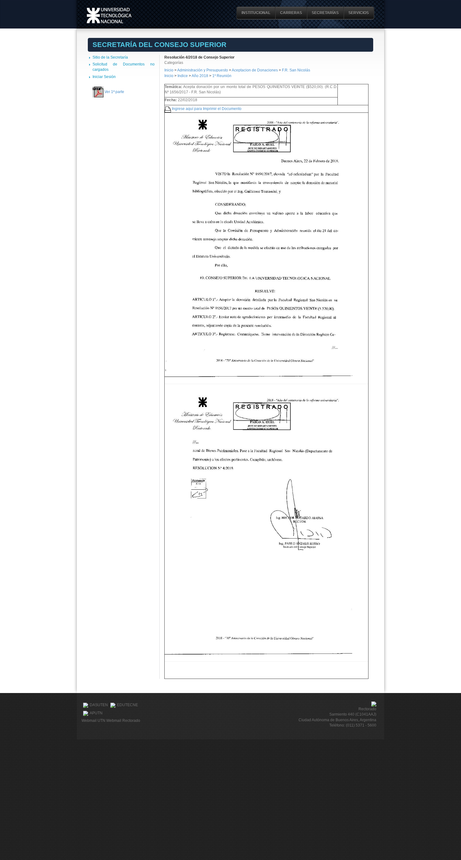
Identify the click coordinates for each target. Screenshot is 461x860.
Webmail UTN (93, 720)
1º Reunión (221, 76)
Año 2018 (200, 76)
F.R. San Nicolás (296, 70)
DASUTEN (99, 705)
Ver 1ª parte (114, 92)
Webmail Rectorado (123, 720)
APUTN (96, 713)
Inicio (168, 70)
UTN (109, 15)
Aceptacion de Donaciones (255, 70)
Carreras (291, 13)
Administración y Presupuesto (203, 70)
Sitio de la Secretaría (110, 57)
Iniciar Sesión (104, 77)
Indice (183, 76)
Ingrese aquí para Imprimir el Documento (206, 109)
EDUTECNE (127, 705)
